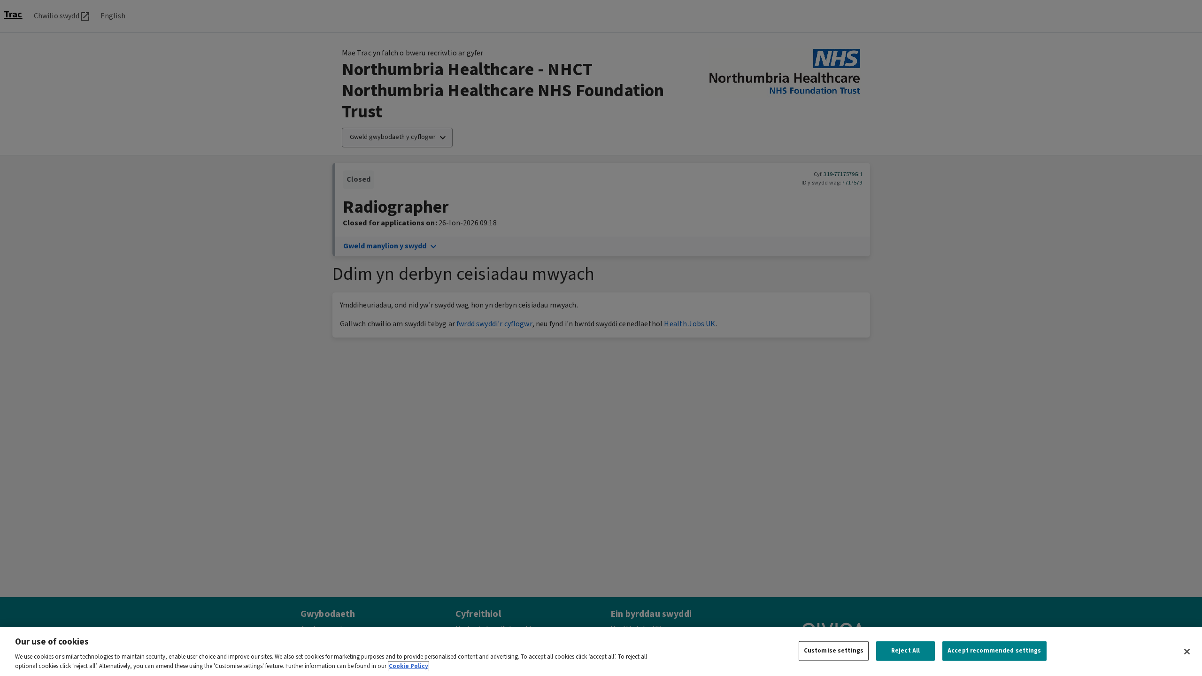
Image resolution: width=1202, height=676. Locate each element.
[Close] (1187, 651)
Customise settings (833, 651)
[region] (601, 651)
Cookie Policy (408, 666)
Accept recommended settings (994, 651)
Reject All (905, 651)
